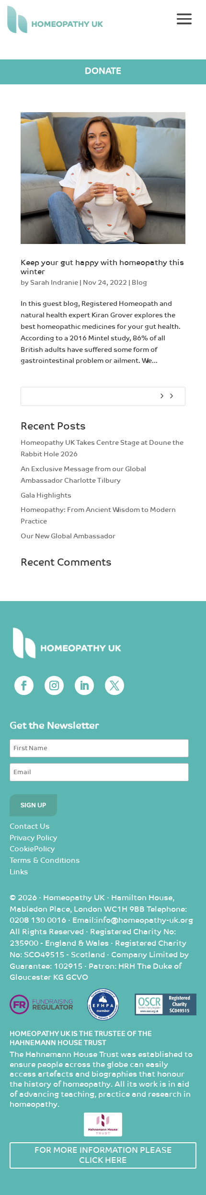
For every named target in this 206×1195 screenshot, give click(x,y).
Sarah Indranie (54, 282)
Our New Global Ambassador (68, 536)
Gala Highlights (46, 495)
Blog (139, 282)
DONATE (103, 71)
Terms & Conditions (45, 861)
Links (19, 872)
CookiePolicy (32, 849)
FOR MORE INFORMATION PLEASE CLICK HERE (103, 1155)
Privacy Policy (33, 838)
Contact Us (30, 827)
